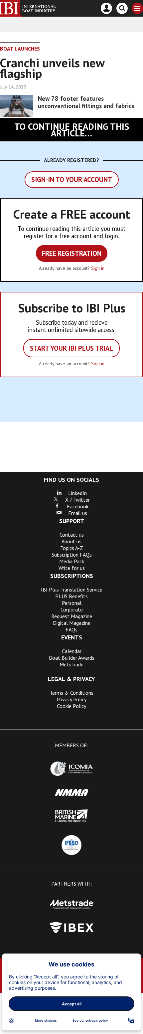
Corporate (72, 609)
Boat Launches (20, 48)
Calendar (71, 651)
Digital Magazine (71, 622)
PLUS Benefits (71, 596)
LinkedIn (74, 493)
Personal (71, 603)
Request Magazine (71, 616)
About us (71, 541)
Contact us (72, 534)
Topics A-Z (71, 548)
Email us (74, 513)
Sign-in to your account (71, 179)
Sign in (97, 268)
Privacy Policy (71, 699)
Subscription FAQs (72, 554)
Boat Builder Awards (71, 657)
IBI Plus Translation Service (71, 589)
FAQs (71, 629)
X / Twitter (74, 499)
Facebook (74, 506)
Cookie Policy (71, 706)
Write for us (72, 568)
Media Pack (71, 561)
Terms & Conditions (71, 692)
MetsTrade (71, 664)
